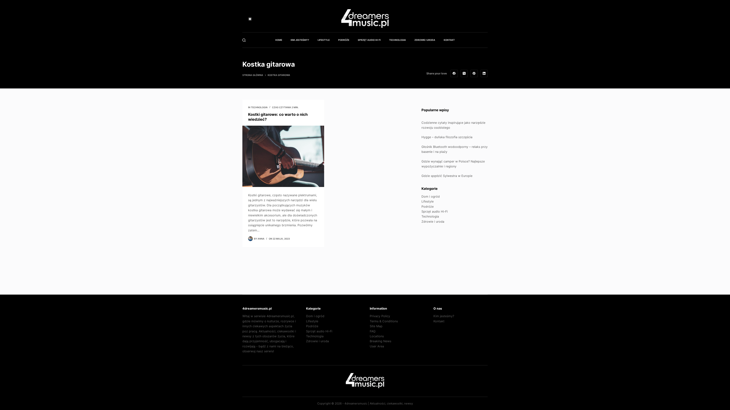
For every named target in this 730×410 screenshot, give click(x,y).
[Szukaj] (244, 40)
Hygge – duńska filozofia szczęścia (446, 137)
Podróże (343, 40)
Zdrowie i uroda (424, 40)
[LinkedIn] (484, 73)
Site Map (376, 326)
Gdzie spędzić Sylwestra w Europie (446, 176)
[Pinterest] (474, 73)
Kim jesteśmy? (300, 40)
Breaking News (380, 341)
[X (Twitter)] (464, 73)
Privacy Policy (380, 316)
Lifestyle (324, 40)
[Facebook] (454, 73)
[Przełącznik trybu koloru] (250, 19)
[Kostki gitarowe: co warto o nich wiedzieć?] (283, 156)
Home (278, 40)
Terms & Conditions (384, 321)
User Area (377, 346)
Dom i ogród (430, 196)
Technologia (397, 40)
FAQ (372, 331)
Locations (377, 336)
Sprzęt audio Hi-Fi (369, 40)
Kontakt (449, 40)
